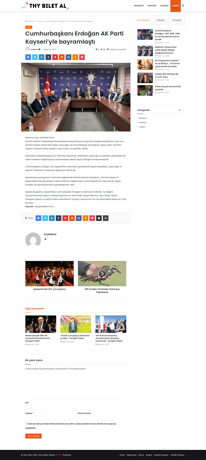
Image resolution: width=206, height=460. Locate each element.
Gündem (164, 5)
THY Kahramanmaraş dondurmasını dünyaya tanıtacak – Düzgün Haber (109, 338)
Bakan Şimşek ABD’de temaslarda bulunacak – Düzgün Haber (38, 338)
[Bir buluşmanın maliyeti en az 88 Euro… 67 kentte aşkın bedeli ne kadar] (145, 64)
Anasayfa (139, 5)
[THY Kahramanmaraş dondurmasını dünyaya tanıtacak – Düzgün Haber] (110, 324)
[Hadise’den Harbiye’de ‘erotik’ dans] (145, 78)
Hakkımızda (131, 455)
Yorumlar (176, 20)
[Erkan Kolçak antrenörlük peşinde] (145, 90)
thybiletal (34, 49)
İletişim (149, 455)
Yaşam (175, 5)
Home (122, 455)
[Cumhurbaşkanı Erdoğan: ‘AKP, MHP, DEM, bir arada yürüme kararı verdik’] (145, 34)
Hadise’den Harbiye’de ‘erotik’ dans (166, 75)
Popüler (161, 20)
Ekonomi (152, 5)
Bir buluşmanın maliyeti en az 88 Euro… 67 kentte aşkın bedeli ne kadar (167, 63)
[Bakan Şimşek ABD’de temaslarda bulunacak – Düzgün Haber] (40, 324)
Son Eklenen (143, 20)
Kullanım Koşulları (161, 455)
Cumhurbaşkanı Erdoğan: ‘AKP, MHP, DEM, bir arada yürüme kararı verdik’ (167, 35)
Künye (141, 455)
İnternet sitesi (84, 413)
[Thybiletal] (45, 6)
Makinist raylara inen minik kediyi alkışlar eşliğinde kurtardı (166, 50)
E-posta (29, 413)
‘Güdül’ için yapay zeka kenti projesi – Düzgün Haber (75, 337)
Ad (27, 402)
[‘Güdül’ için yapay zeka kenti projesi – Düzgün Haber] (75, 324)
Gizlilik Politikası (177, 455)
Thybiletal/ (66, 455)
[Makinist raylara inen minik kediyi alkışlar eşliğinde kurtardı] (145, 51)
